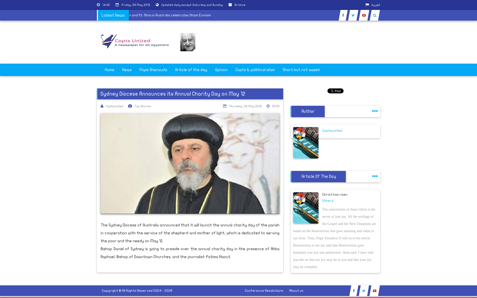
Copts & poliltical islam (255, 70)
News (127, 70)
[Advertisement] (453, 156)
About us (296, 291)
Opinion (221, 70)
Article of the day (191, 70)
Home (109, 70)
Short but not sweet (301, 70)
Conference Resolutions (264, 291)
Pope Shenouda (153, 70)
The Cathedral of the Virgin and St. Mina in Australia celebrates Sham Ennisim (151, 15)
